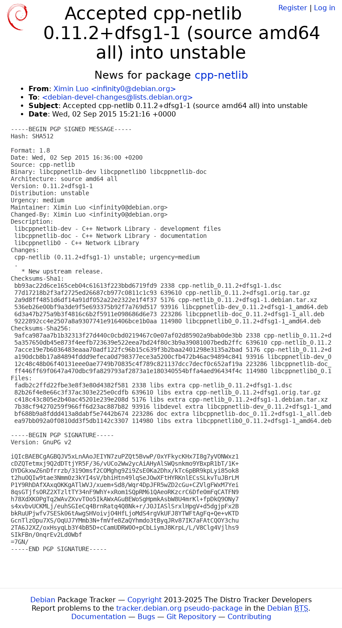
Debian (42, 600)
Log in (324, 8)
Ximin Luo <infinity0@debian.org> (114, 89)
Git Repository (191, 616)
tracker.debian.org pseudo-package (179, 608)
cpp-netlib (221, 75)
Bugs (146, 616)
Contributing (249, 616)
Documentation (98, 616)
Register (292, 8)
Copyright (144, 600)
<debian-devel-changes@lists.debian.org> (117, 97)
